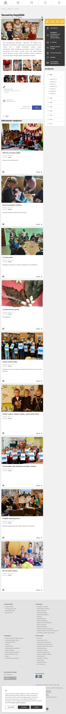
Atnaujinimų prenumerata (54, 62)
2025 (51, 98)
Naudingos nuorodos (42, 650)
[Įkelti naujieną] (18, 2)
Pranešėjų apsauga (41, 648)
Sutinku (36, 707)
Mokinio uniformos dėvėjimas (44, 622)
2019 (51, 123)
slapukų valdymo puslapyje (18, 702)
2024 (51, 102)
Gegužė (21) (53, 84)
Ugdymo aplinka (9, 606)
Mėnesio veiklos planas (55, 47)
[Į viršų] (47, 709)
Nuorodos (39, 638)
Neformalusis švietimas (43, 614)
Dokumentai (54, 28)
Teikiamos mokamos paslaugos (45, 628)
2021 (51, 115)
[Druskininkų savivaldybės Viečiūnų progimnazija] (5, 2)
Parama (52, 57)
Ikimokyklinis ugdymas (42, 606)
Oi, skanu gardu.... (8, 257)
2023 (51, 106)
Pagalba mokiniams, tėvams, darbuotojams (47, 630)
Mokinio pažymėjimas (42, 620)
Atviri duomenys (41, 664)
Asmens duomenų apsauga (44, 642)
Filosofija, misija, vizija (10, 608)
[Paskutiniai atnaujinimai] (31, 2)
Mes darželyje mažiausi (10, 571)
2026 (51, 74)
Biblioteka (39, 616)
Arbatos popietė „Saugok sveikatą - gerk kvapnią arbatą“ (20, 414)
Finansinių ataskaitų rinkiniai (12, 640)
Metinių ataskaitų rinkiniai (11, 654)
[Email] (40, 676)
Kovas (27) (53, 88)
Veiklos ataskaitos (9, 650)
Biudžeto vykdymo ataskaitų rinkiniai (14, 638)
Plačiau (38, 172)
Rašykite (7, 678)
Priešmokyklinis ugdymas (43, 608)
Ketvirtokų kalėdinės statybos (12, 205)
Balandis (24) (53, 86)
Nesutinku (24, 707)
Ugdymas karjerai (41, 618)
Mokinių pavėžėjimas (42, 626)
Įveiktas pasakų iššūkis (9, 362)
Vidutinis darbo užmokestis (12, 658)
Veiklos (17, 9)
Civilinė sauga (40, 660)
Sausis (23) (53, 93)
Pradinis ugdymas (41, 610)
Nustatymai (11, 707)
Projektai (7, 644)
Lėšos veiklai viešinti (10, 642)
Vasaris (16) (53, 91)
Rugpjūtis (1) (53, 79)
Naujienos (10, 9)
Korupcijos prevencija (42, 658)
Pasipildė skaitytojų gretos (11, 518)
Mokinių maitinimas (41, 624)
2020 (51, 119)
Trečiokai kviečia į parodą (10, 309)
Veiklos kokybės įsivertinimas (12, 652)
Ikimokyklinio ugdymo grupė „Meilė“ (46, 632)
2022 (51, 111)
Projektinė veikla (55, 53)
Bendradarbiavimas (10, 610)
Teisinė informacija (41, 662)
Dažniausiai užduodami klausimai (45, 646)
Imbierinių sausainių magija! (11, 153)
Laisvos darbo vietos (42, 640)
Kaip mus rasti (8, 612)
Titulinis (3, 9)
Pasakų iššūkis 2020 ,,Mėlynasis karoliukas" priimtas (19, 466)
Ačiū (36, 107)
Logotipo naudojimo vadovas (44, 654)
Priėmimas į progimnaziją (43, 652)
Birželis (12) (53, 81)
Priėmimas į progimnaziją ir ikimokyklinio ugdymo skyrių (55, 35)
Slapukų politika (41, 656)
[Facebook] (37, 676)
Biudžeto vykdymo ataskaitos (12, 648)
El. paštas (53, 42)
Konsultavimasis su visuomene (44, 644)
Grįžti (7, 116)
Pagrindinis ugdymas (42, 612)
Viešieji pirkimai (9, 646)
